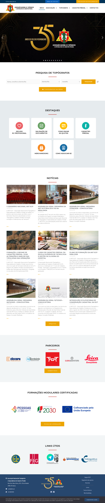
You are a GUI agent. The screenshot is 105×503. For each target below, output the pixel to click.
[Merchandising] (41, 147)
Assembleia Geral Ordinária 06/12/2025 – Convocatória (19, 301)
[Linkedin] (51, 492)
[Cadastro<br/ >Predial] (85, 125)
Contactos (94, 8)
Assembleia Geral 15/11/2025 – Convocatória (50, 301)
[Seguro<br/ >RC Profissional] (19, 125)
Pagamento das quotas (87, 480)
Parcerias (87, 483)
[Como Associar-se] (63, 147)
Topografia (63, 8)
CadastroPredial (85, 132)
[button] (2, 37)
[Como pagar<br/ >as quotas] (63, 125)
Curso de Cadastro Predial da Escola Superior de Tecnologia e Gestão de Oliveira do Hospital (52, 255)
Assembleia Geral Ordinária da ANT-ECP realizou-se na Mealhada (52, 208)
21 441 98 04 (11, 492)
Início (42, 8)
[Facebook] (54, 492)
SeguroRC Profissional (19, 132)
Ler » (8, 226)
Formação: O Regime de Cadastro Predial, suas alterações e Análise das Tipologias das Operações (18, 255)
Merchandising (41, 153)
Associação (50, 8)
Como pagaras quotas (63, 132)
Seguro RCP (87, 477)
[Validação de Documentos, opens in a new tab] (41, 125)
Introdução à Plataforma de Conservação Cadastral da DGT (83, 301)
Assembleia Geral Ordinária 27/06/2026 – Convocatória (82, 207)
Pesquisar (88, 81)
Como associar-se (11, 1)
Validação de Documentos (41, 132)
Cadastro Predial (79, 8)
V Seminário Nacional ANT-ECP (20, 206)
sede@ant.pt (11, 489)
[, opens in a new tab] (15, 459)
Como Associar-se (64, 153)
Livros (87, 487)
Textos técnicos (87, 490)
